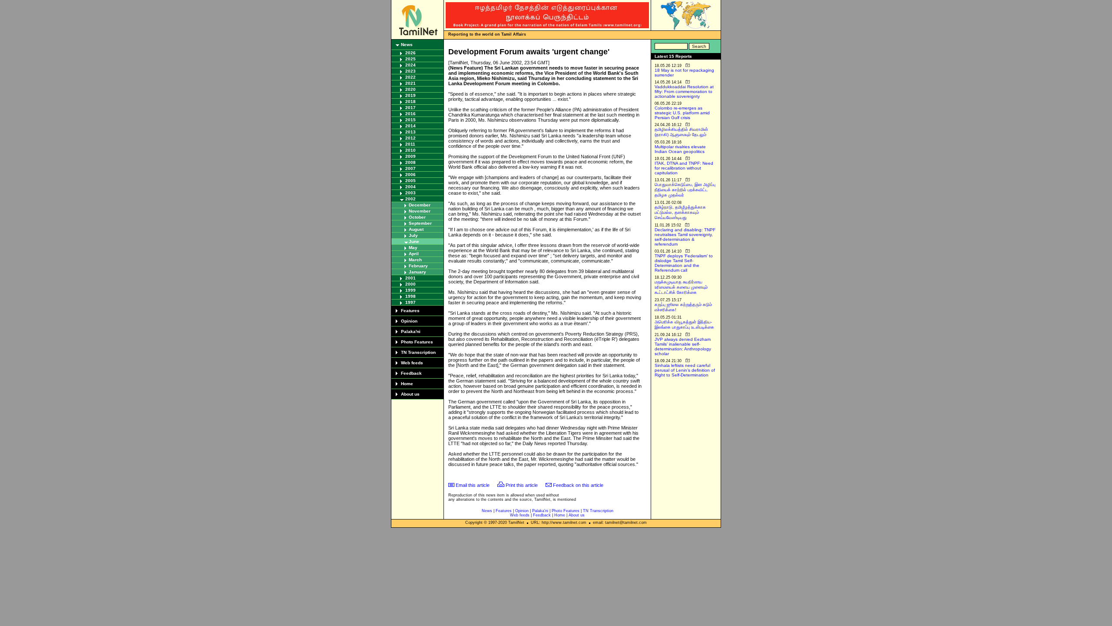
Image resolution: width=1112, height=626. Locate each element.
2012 (410, 138)
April (414, 253)
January (417, 272)
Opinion (409, 321)
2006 (410, 174)
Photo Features (417, 342)
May (413, 247)
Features (410, 310)
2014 (410, 125)
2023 (410, 71)
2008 (410, 162)
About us (410, 394)
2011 (410, 144)
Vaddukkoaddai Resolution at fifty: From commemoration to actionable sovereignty (684, 91)
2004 (410, 186)
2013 (410, 132)
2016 (410, 113)
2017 (410, 107)
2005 (410, 180)
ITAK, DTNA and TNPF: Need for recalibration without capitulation (684, 168)
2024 (410, 65)
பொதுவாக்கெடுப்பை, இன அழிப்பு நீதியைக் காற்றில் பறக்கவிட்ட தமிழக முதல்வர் (685, 189)
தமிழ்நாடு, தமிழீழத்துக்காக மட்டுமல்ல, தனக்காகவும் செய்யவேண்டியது (680, 212)
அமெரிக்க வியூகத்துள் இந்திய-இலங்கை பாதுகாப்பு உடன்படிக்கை (684, 325)
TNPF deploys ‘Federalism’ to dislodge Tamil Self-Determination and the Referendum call (684, 263)
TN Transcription (418, 352)
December (419, 205)
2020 (410, 89)
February (418, 265)
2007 (410, 168)
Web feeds (412, 362)
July (413, 235)
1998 (410, 296)
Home (407, 383)
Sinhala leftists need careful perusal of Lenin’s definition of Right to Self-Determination (685, 370)
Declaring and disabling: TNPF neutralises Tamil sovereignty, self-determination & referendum (685, 236)
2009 (410, 156)
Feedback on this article (578, 485)
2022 (410, 77)
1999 (410, 290)
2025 (410, 59)
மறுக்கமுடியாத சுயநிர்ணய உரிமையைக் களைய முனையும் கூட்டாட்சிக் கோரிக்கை (681, 287)
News (407, 44)
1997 (410, 302)
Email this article (473, 485)
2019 (410, 95)
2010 (410, 150)
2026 (410, 52)
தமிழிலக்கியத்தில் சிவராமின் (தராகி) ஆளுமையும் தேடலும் (681, 132)
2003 (410, 192)
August (416, 229)
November (419, 211)
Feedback (411, 373)
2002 (410, 198)
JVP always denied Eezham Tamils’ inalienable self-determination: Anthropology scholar (683, 346)
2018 (410, 101)
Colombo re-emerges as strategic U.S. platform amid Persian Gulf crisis (682, 113)
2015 (410, 119)
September (420, 223)
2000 (410, 284)
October (417, 217)
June (414, 241)
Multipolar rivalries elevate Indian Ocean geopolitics (680, 149)
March (415, 259)
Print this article (522, 485)
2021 (410, 83)
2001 (410, 278)
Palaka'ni (410, 331)
